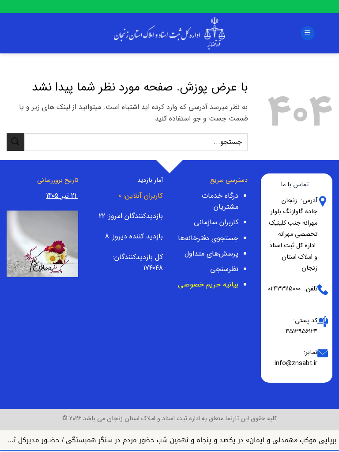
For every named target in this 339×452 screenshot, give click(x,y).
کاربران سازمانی (216, 222)
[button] (308, 33)
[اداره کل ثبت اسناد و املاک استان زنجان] (169, 33)
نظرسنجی (224, 269)
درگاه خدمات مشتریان (220, 201)
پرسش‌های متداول (211, 253)
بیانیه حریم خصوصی (208, 284)
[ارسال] (15, 142)
